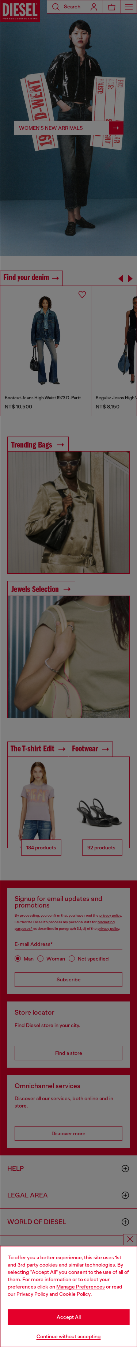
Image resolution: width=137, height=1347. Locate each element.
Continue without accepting (69, 1336)
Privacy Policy (32, 1294)
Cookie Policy (75, 1294)
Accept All (69, 1317)
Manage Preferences (80, 1287)
